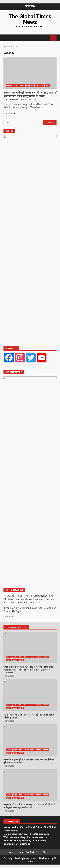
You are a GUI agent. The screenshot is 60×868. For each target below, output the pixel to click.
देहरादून (16, 85)
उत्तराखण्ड (9, 85)
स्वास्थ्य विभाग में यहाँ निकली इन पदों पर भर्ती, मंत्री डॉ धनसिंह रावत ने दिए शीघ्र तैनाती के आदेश (30, 73)
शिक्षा (32, 85)
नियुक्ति (22, 85)
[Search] (46, 38)
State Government (26, 657)
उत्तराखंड (38, 657)
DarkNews (44, 858)
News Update (11, 657)
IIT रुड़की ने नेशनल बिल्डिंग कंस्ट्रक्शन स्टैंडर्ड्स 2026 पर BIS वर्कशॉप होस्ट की (30, 695)
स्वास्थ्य (48, 85)
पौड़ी (27, 85)
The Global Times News (30, 19)
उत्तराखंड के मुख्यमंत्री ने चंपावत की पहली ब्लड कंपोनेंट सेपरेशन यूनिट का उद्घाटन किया (30, 740)
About (12, 852)
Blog (38, 852)
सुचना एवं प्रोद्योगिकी (18, 660)
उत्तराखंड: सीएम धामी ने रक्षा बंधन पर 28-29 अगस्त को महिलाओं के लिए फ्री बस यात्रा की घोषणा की (30, 785)
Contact (30, 852)
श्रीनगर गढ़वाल (39, 85)
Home (21, 852)
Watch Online (53, 38)
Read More (11, 113)
